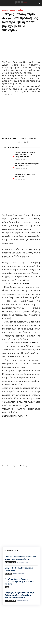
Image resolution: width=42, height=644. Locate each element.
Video (7, 587)
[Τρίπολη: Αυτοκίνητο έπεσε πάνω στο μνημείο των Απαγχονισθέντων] (8, 155)
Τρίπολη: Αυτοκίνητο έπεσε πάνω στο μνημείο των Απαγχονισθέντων (25, 154)
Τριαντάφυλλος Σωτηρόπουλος (23, 466)
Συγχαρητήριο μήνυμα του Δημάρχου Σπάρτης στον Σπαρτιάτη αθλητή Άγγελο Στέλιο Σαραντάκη (20, 595)
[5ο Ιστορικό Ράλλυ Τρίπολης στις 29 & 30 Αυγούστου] (8, 166)
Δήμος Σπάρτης (10, 601)
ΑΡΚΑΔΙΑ (5, 10)
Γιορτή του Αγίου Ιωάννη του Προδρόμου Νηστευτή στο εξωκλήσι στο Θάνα (19, 581)
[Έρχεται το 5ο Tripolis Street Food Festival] (8, 177)
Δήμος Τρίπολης (16, 10)
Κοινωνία (8, 573)
